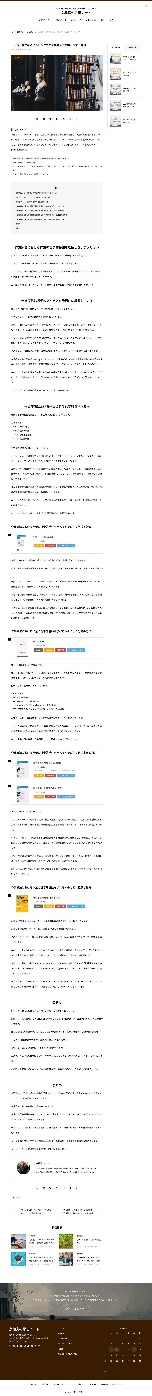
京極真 (39, 1163)
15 (134, 1349)
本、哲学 (16, 1197)
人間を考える (61, 19)
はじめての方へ (45, 19)
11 (111, 1349)
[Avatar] (23, 1167)
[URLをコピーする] (77, 119)
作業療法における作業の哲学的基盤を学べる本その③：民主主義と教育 (42, 215)
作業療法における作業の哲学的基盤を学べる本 (32, 202)
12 (117, 1349)
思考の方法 (38, 641)
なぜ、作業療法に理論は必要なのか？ (89, 1241)
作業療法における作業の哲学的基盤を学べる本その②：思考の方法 (40, 210)
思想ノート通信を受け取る (76, 1308)
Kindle (38, 650)
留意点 (18, 224)
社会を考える (76, 19)
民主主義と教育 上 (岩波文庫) (47, 762)
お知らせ (61, 1329)
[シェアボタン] (37, 119)
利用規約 (61, 1349)
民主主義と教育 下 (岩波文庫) (47, 788)
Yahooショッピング (66, 545)
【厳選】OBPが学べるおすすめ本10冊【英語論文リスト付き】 (41, 1241)
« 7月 (104, 1372)
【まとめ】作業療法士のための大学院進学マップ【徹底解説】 (41, 1259)
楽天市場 (50, 545)
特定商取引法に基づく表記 (67, 1354)
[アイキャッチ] (18, 1241)
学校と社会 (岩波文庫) (43, 536)
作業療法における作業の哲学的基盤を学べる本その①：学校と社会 (40, 206)
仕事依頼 (61, 1334)
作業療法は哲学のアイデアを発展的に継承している (33, 197)
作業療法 (32, 1236)
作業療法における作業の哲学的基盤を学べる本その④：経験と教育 (40, 219)
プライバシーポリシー (66, 1344)
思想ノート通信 (107, 19)
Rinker (43, 541)
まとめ (18, 228)
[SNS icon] (10, 1346)
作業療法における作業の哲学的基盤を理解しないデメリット (37, 193)
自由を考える (91, 19)
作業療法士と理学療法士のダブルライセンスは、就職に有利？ (89, 1259)
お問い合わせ (63, 1339)
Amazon (39, 545)
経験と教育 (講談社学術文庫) (47, 897)
